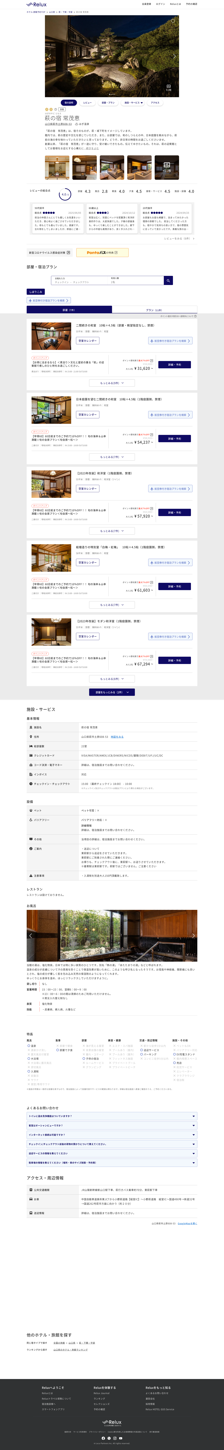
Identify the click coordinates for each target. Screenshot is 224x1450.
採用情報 (150, 1403)
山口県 (52, 12)
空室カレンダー (88, 340)
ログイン (160, 3)
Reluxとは (175, 3)
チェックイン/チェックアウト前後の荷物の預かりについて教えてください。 (68, 1143)
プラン (154, 310)
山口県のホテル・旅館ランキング (70, 1349)
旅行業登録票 (154, 1432)
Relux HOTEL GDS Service (160, 1409)
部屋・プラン (108, 102)
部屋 (69, 310)
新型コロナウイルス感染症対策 (47, 252)
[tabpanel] (112, 56)
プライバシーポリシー (97, 1432)
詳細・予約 (174, 364)
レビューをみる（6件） (178, 238)
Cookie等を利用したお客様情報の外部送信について (127, 1432)
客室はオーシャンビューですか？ (46, 1125)
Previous (49, 56)
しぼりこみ (35, 292)
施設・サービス (132, 102)
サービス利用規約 (80, 1432)
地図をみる (117, 736)
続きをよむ (92, 148)
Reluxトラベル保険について (56, 1398)
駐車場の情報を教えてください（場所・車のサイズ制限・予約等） (63, 1162)
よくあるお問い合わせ (157, 1393)
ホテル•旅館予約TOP (36, 12)
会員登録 (146, 3)
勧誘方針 (68, 1432)
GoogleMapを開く (187, 1223)
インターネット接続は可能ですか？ (47, 1134)
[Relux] (36, 3)
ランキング (99, 1398)
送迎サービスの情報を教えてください (48, 1153)
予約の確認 (191, 3)
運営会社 (150, 1398)
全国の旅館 (59, 1342)
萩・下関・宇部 (66, 12)
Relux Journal (102, 1393)
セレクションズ (102, 1403)
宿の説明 (69, 102)
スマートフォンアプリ (53, 1409)
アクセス (155, 102)
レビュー (87, 102)
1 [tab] (110, 959)
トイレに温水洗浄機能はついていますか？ (50, 1115)
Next (174, 56)
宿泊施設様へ (49, 1403)
